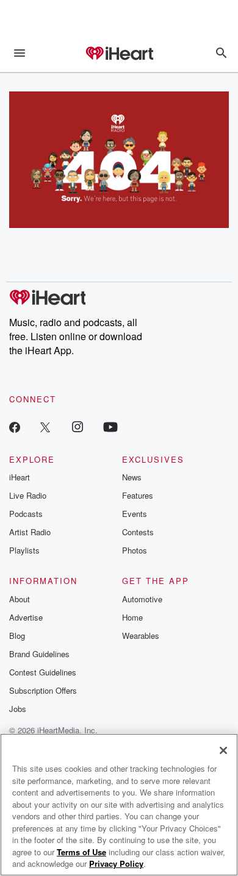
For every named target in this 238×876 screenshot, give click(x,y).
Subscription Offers (43, 690)
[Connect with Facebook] (14, 426)
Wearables (140, 635)
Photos (134, 550)
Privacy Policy (116, 863)
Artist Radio (30, 532)
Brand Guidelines (39, 654)
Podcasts (26, 513)
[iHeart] (119, 54)
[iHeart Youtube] (110, 426)
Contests (138, 532)
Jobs (17, 708)
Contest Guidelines (42, 672)
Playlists (24, 550)
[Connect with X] (45, 426)
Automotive (142, 599)
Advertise (26, 617)
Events (134, 513)
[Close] (223, 750)
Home (132, 617)
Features (137, 495)
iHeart (19, 477)
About (19, 599)
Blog (17, 635)
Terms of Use (81, 852)
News (132, 477)
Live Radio (27, 495)
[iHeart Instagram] (77, 426)
